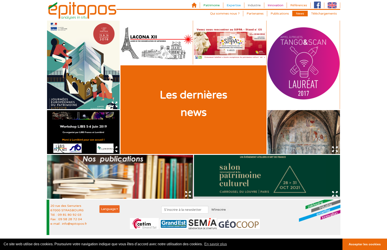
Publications (280, 13)
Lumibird (110, 126)
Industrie (254, 5)
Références (298, 5)
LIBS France (89, 126)
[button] (109, 209)
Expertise (234, 5)
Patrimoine (211, 5)
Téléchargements (324, 13)
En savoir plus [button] (215, 244)
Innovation (275, 5)
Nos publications (120, 178)
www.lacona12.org (137, 57)
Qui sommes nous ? (225, 13)
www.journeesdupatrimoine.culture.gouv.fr (81, 50)
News (300, 13)
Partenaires (255, 13)
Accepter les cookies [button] (365, 244)
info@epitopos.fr (74, 224)
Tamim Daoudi (318, 36)
